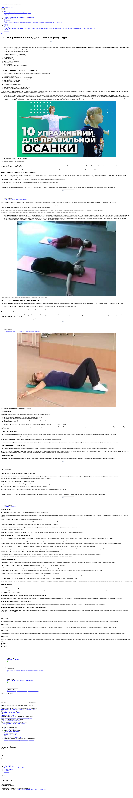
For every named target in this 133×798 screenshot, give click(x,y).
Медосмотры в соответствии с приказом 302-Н (43, 22)
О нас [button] (5, 11)
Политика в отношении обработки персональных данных (80, 28)
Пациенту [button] (6, 27)
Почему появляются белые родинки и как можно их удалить (16, 718)
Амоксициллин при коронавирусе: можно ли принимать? (19, 740)
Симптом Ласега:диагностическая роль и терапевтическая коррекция (22, 331)
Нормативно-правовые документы (28, 28)
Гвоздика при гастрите (10, 734)
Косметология (21, 17)
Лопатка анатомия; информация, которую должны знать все (16, 706)
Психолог (31, 17)
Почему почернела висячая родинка (10, 712)
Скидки (6, 25)
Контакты (6, 31)
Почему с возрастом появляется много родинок (13, 723)
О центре (6, 13)
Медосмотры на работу (24, 22)
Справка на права (8, 769)
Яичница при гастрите (10, 729)
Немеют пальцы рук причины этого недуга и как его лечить (22, 691)
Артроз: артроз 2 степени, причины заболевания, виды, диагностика (25, 670)
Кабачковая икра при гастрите (12, 731)
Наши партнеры (27, 13)
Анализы (6, 24)
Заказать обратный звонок (7, 7)
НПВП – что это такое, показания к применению (20, 680)
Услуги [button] (5, 15)
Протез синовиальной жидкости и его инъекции (16, 199)
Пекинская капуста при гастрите (12, 737)
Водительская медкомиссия (11, 22)
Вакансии (6, 14)
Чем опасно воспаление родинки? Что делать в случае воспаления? (18, 709)
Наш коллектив (18, 13)
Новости (6, 29)
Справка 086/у (59, 22)
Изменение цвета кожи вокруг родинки (11, 720)
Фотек (27, 17)
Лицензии (11, 13)
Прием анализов (13, 17)
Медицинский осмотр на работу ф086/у (14, 767)
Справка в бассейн (9, 766)
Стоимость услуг (8, 18)
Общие (5, 21)
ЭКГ (7, 17)
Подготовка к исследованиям (11, 28)
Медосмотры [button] (7, 20)
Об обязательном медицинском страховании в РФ (51, 28)
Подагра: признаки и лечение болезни (14, 470)
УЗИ (5, 17)
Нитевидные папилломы (10, 506)
